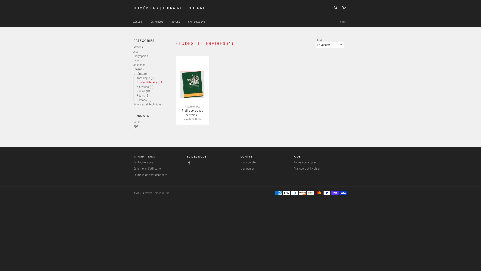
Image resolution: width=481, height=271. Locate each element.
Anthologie (146, 78)
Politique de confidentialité (150, 175)
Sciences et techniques (148, 104)
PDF (135, 126)
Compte (344, 21)
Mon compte (248, 162)
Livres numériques (305, 162)
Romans (144, 100)
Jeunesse (139, 65)
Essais (137, 60)
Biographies (140, 56)
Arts (135, 51)
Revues (176, 21)
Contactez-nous (143, 162)
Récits (143, 95)
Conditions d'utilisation (147, 168)
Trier (319, 39)
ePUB (136, 122)
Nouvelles (145, 87)
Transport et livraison (307, 168)
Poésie (143, 91)
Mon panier (247, 168)
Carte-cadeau (196, 21)
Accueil (137, 21)
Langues (138, 69)
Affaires (138, 47)
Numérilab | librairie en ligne (169, 8)
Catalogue (157, 21)
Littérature (140, 74)
